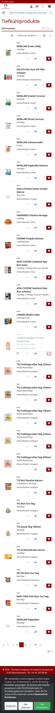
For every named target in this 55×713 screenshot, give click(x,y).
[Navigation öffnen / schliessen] (5, 13)
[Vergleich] (37, 6)
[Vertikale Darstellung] (44, 35)
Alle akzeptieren (42, 706)
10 (35, 644)
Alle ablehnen (25, 706)
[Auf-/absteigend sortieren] (12, 35)
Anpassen (11, 706)
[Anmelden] (31, 7)
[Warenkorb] (49, 6)
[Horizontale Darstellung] (50, 35)
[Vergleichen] (35, 59)
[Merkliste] (43, 6)
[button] (17, 353)
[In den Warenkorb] (48, 59)
